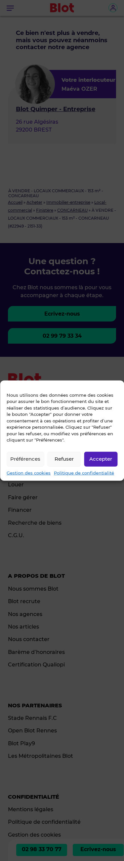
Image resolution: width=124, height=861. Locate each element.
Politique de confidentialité (84, 472)
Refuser (64, 459)
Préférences (25, 459)
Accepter (100, 459)
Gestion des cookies (29, 472)
